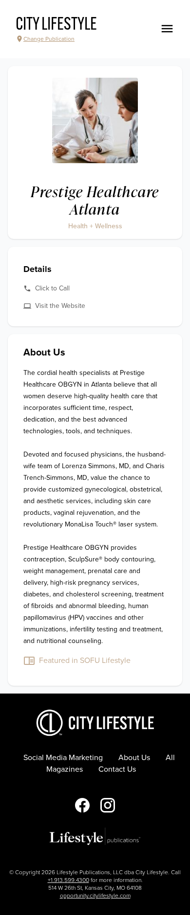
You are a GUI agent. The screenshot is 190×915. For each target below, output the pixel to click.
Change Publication (49, 38)
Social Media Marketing (63, 757)
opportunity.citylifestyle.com (95, 895)
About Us (134, 757)
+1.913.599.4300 (68, 880)
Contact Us (117, 769)
